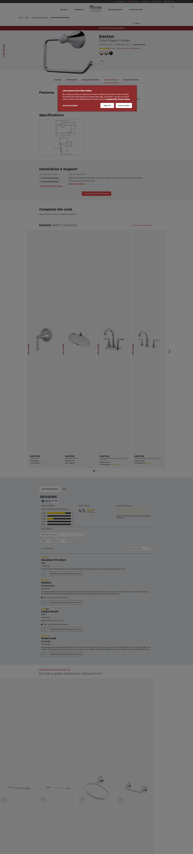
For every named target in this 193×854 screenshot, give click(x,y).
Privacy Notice (124, 99)
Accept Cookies (123, 105)
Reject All (107, 105)
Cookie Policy (112, 99)
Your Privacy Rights (70, 105)
